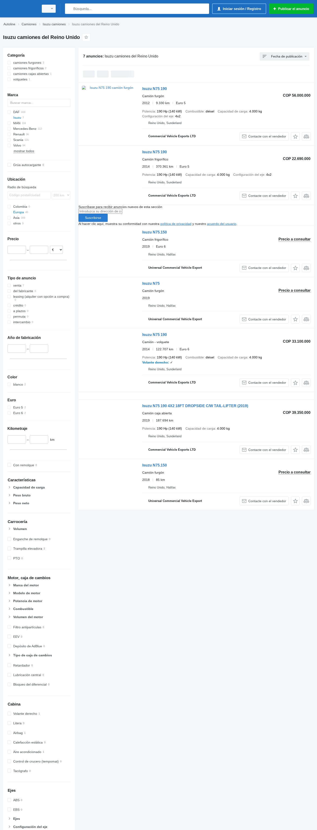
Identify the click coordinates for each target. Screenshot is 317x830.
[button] (295, 136)
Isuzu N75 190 (154, 89)
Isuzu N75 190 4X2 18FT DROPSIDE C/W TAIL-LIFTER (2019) (195, 406)
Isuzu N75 (151, 283)
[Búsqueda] (69, 9)
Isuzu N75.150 (154, 232)
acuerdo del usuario (221, 224)
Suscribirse (93, 218)
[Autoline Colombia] (19, 8)
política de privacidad (175, 224)
